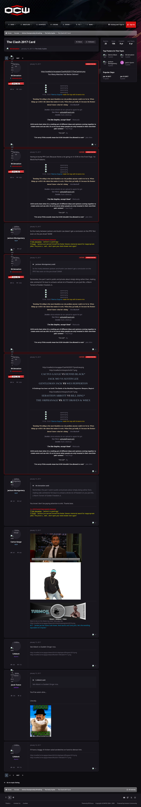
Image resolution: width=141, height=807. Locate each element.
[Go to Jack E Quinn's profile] (122, 62)
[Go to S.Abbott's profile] (16, 646)
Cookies (25, 803)
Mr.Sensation (16, 75)
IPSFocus (91, 803)
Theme (7, 803)
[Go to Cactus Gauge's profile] (16, 534)
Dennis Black (112, 55)
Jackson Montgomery (16, 238)
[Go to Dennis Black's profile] (105, 56)
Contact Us (17, 803)
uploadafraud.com (67, 112)
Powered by (127, 803)
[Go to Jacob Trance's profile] (16, 677)
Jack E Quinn (129, 63)
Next (17, 58)
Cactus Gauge (16, 542)
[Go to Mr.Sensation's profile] (8, 49)
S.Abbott (16, 654)
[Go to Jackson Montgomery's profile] (16, 230)
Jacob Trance (16, 685)
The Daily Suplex (41, 49)
